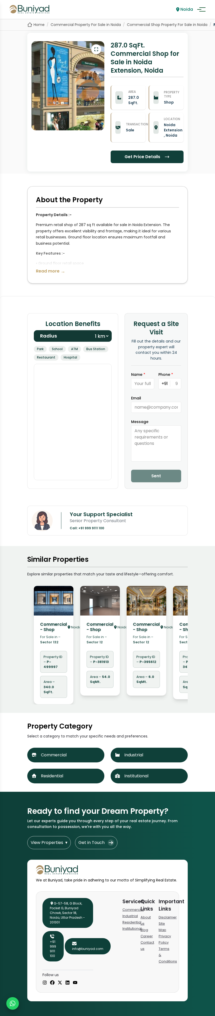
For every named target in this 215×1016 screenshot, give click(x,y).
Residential (131, 922)
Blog (144, 929)
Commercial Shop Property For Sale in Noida (167, 24)
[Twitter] (60, 983)
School (57, 349)
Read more (50, 271)
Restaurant (46, 357)
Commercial (133, 909)
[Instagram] (44, 983)
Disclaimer (168, 917)
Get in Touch (91, 842)
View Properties (49, 842)
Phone (165, 374)
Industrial (130, 915)
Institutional (132, 928)
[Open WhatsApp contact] (12, 1003)
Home (39, 24)
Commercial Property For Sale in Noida (86, 24)
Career (147, 936)
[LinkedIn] (67, 983)
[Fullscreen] (96, 49)
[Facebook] (52, 983)
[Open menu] (201, 9)
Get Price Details (142, 157)
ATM (74, 349)
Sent (156, 476)
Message (139, 421)
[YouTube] (75, 983)
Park (40, 349)
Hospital (70, 357)
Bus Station (95, 349)
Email (136, 398)
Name (138, 374)
